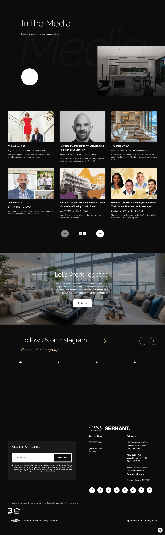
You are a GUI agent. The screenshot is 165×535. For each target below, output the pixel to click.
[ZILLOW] (149, 490)
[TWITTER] (125, 490)
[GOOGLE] (141, 490)
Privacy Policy (50, 471)
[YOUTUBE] (117, 490)
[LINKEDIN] (108, 490)
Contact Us (82, 303)
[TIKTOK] (133, 490)
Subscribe (62, 457)
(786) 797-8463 (95, 442)
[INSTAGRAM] (100, 490)
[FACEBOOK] (92, 490)
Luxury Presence (50, 520)
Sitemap (92, 452)
